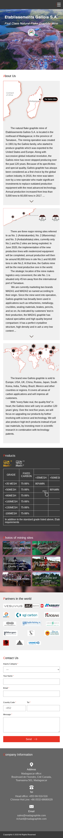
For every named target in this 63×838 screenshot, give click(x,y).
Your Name (8, 676)
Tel (29, 702)
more (31, 201)
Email (6, 688)
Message (7, 714)
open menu (58, 4)
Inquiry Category (10, 664)
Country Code (9, 702)
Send (29, 739)
